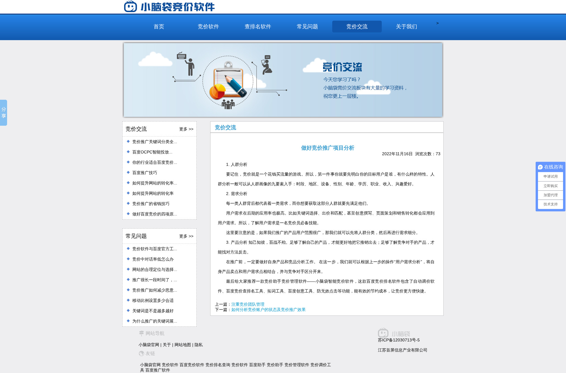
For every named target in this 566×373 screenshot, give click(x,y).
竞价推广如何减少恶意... (154, 290)
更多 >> (186, 129)
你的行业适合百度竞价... (154, 162)
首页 (159, 27)
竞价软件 (208, 27)
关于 (167, 344)
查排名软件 (258, 27)
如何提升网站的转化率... (154, 183)
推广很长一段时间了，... (154, 279)
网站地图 (183, 344)
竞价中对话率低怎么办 (153, 259)
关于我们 (406, 27)
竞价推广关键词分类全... (154, 141)
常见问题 (307, 27)
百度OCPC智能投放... (152, 152)
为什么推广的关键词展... (154, 321)
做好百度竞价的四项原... (154, 214)
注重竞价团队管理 (247, 304)
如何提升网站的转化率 (153, 193)
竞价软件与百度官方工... (154, 248)
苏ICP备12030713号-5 (399, 340)
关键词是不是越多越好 (153, 310)
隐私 (199, 344)
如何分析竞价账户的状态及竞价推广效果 (268, 309)
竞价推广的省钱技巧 (151, 203)
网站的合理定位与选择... (154, 269)
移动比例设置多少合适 (153, 300)
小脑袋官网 (149, 344)
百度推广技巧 (144, 172)
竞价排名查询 (217, 364)
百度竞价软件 (192, 364)
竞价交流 (357, 27)
